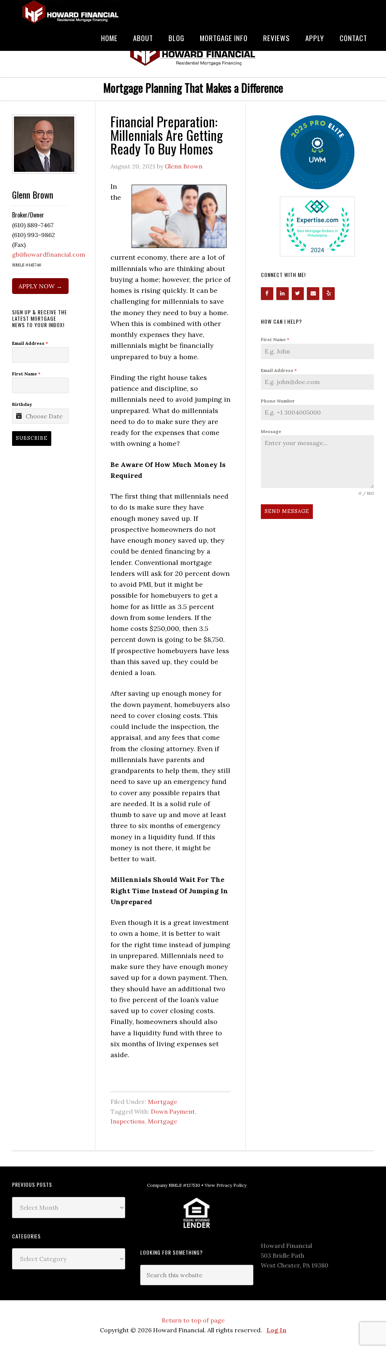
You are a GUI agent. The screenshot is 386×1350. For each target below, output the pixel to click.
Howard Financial (68, 12)
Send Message (287, 511)
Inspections (127, 1121)
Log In (276, 1330)
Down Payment (173, 1111)
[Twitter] (298, 293)
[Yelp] (328, 293)
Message (271, 431)
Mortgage (162, 1101)
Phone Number (278, 401)
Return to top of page (193, 1320)
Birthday (22, 404)
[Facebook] (267, 293)
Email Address (279, 370)
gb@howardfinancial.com (48, 254)
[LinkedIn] (282, 293)
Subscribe (31, 438)
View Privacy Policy (226, 1185)
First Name (275, 339)
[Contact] (313, 293)
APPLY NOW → (40, 286)
